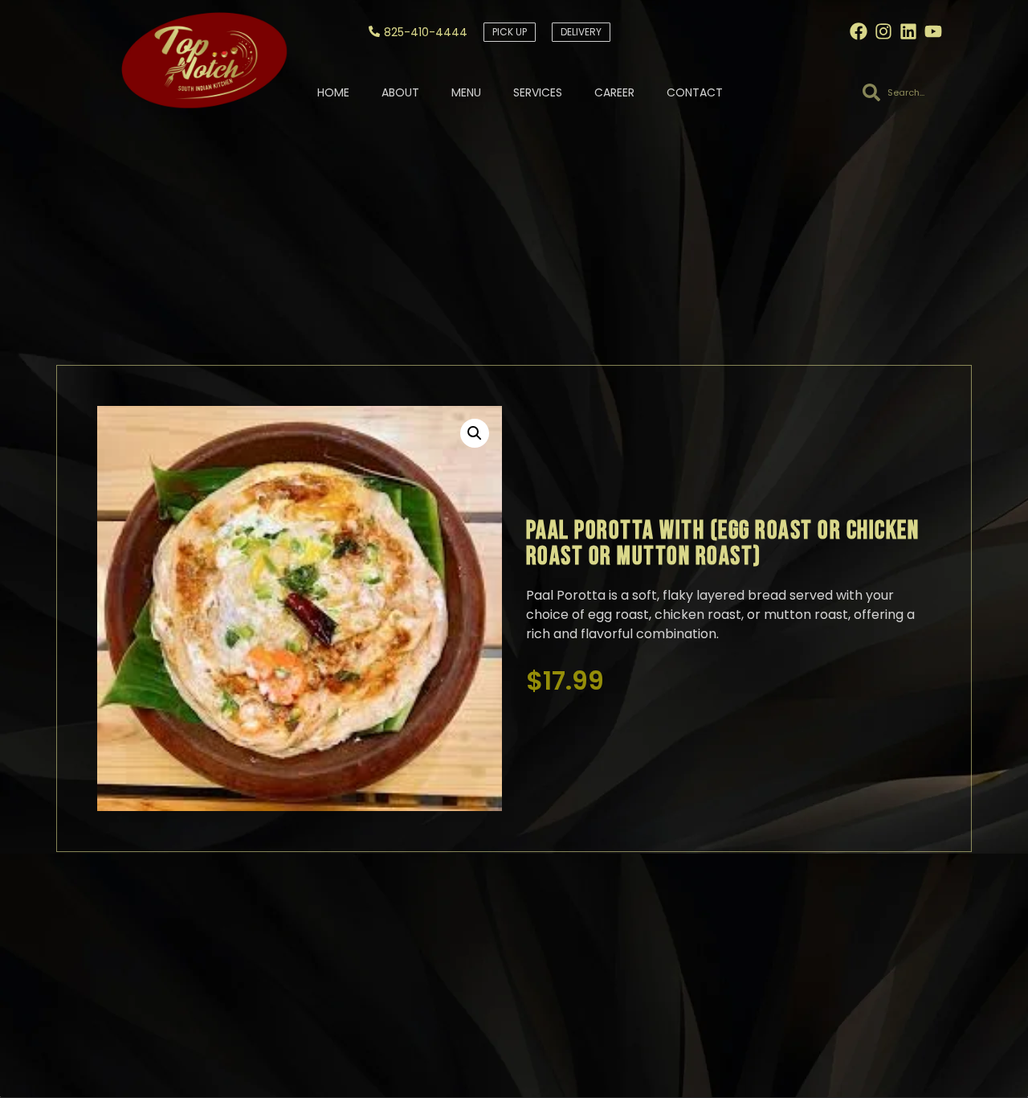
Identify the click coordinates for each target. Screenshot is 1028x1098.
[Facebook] (858, 31)
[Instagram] (883, 31)
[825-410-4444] (374, 31)
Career (614, 92)
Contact (695, 92)
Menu (466, 92)
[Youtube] (933, 31)
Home (333, 92)
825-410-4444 (425, 32)
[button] (474, 433)
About (400, 92)
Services (537, 92)
